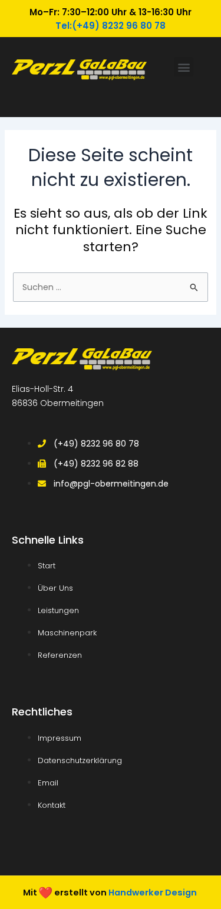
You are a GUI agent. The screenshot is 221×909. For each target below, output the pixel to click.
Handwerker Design (152, 892)
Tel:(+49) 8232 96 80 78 (110, 25)
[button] (183, 66)
